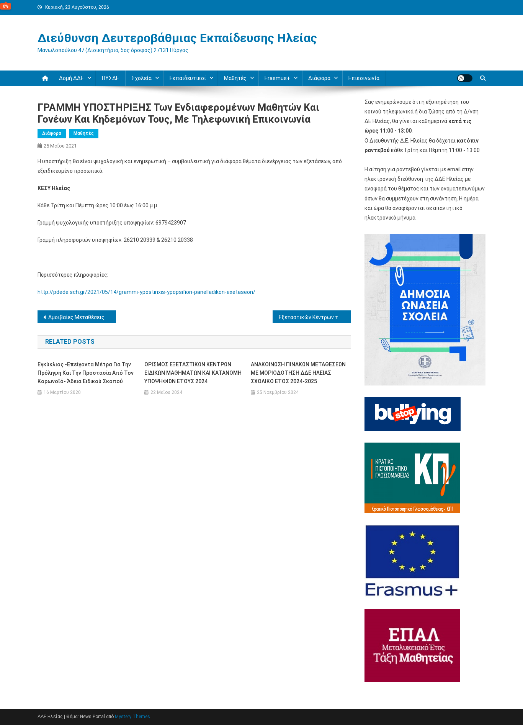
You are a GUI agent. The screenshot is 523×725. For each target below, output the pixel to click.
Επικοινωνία (363, 78)
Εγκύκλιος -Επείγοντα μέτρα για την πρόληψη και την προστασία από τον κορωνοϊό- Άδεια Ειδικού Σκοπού (86, 372)
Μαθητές (84, 133)
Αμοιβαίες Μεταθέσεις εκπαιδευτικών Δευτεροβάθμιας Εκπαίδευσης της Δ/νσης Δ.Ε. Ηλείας (82, 317)
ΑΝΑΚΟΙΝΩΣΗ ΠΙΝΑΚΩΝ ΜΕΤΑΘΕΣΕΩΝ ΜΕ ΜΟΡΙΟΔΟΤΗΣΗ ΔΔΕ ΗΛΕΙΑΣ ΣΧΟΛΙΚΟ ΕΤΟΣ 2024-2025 (298, 372)
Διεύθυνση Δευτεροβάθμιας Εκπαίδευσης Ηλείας (177, 38)
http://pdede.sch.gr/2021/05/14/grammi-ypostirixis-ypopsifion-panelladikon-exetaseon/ (146, 292)
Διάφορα (51, 133)
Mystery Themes (132, 716)
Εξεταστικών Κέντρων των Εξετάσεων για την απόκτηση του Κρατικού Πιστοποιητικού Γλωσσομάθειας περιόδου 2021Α (315, 317)
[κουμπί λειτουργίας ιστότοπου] (464, 78)
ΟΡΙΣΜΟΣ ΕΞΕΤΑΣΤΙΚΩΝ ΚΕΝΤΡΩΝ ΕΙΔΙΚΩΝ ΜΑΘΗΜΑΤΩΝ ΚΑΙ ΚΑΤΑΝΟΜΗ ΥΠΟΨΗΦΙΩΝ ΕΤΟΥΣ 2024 (193, 372)
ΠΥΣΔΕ (110, 78)
